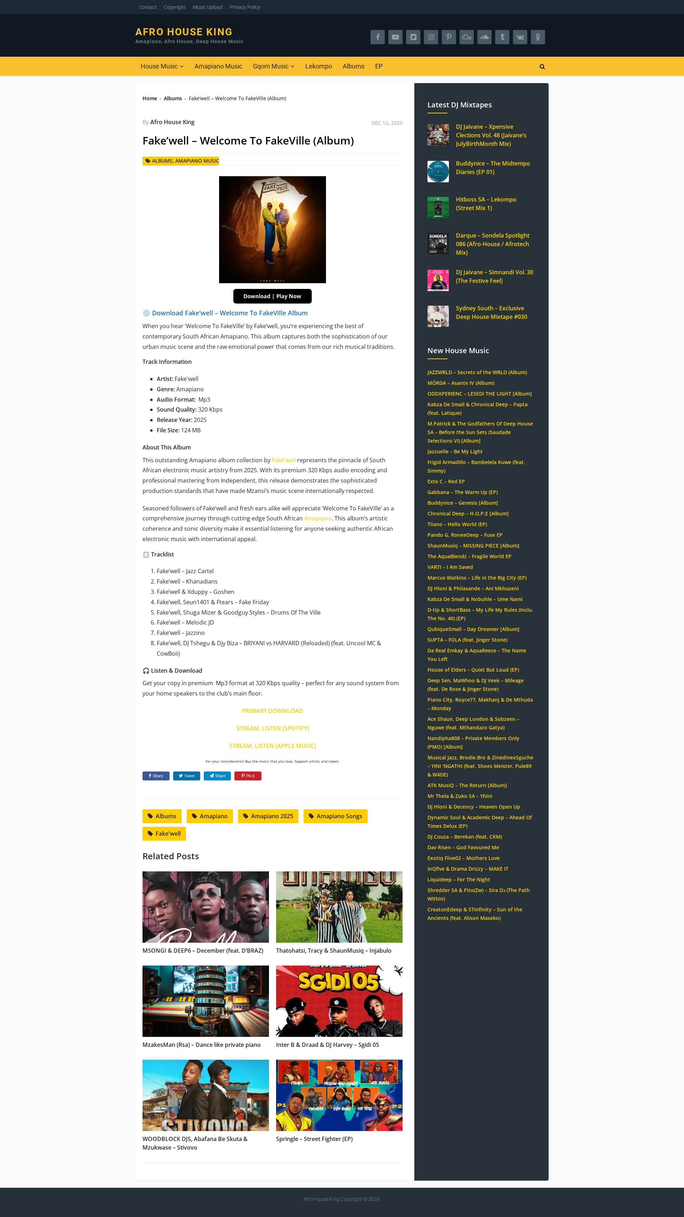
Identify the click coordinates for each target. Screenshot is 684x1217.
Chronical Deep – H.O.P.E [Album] (468, 513)
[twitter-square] (413, 37)
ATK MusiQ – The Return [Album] (467, 785)
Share (158, 776)
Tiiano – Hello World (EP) (457, 524)
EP (379, 66)
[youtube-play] (395, 37)
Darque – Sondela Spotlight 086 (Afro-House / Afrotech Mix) (492, 243)
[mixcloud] (467, 37)
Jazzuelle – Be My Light (455, 451)
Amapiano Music (218, 66)
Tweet (189, 776)
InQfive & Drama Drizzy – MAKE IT (468, 868)
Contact (148, 7)
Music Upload (208, 7)
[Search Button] (542, 66)
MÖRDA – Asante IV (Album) (461, 383)
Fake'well (284, 460)
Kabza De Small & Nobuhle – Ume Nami (475, 599)
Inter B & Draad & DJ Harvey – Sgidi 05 (327, 1045)
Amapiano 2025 (272, 816)
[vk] (520, 37)
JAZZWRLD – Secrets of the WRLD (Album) (477, 372)
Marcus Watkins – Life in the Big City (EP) (477, 577)
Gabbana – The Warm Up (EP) (463, 492)
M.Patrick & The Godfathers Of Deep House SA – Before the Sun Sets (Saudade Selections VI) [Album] (480, 432)
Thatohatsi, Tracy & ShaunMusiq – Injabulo (334, 950)
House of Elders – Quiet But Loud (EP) (473, 669)
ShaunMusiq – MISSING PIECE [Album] (473, 545)
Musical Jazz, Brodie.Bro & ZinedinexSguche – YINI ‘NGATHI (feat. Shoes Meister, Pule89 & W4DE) (480, 766)
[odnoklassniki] (538, 37)
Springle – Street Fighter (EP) (314, 1139)
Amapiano (318, 518)
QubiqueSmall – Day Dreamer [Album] (473, 629)
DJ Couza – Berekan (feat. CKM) (465, 836)
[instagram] (431, 37)
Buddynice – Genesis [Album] (463, 502)
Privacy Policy (245, 7)
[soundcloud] (484, 37)
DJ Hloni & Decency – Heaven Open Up (474, 806)
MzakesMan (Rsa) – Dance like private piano (201, 1045)
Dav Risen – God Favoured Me (463, 847)
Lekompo (318, 66)
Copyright (175, 7)
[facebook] (377, 37)
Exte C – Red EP (446, 481)
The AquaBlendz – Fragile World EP (470, 556)
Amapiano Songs (339, 816)
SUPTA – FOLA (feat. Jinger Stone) (467, 639)
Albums (353, 66)
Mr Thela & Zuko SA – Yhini (460, 796)
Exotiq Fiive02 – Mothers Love (464, 858)
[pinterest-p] (449, 37)
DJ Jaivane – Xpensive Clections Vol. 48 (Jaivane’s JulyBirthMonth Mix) (491, 135)
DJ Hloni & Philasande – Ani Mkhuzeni (473, 588)
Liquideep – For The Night (459, 879)
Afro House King (184, 32)
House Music (159, 66)
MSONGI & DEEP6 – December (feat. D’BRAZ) (202, 950)
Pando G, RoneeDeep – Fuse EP (465, 534)
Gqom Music (271, 66)
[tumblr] (502, 37)
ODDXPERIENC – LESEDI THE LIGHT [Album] (480, 393)
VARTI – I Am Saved (450, 567)
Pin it (250, 776)
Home (149, 98)
